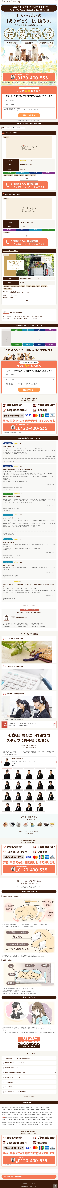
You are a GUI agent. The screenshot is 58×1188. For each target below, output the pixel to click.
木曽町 (48, 1120)
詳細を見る (29, 178)
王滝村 (38, 1120)
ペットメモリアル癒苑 (11, 133)
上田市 (13, 1107)
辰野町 (29, 1115)
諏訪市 (27, 1107)
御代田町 (44, 1112)
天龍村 (50, 1117)
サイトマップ (32, 1183)
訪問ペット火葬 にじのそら (12, 194)
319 (31, 160)
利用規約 (25, 1183)
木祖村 (33, 1120)
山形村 (13, 1122)
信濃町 (37, 1125)
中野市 (3, 1110)
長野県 (19, 1171)
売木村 (46, 1117)
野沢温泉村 (31, 1125)
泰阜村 (3, 1120)
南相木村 (20, 1112)
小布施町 (4, 1125)
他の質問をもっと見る (29, 1097)
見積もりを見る (29, 115)
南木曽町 (28, 1120)
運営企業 (23, 1182)
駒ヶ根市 (48, 1107)
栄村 (51, 1125)
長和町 (8, 1115)
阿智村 (26, 1117)
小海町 (48, 1110)
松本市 (8, 1107)
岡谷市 (18, 1107)
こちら (26, 82)
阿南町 (21, 1117)
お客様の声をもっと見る (29, 605)
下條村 (41, 1117)
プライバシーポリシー (32, 1182)
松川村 (36, 1122)
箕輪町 (33, 1115)
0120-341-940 (13, 295)
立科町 (50, 1112)
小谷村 (46, 1122)
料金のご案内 (28, 833)
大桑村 (43, 1120)
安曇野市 (43, 1110)
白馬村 (41, 1122)
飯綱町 (46, 1125)
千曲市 (32, 1110)
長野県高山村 (11, 1125)
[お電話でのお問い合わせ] (29, 418)
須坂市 (32, 1107)
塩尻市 (23, 1110)
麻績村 (3, 1122)
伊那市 (42, 1107)
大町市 (8, 1110)
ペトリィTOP (4, 1171)
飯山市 (13, 1110)
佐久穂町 (32, 1112)
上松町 (23, 1120)
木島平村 (24, 1125)
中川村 (49, 1115)
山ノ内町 (18, 1125)
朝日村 (18, 1122)
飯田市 (23, 1107)
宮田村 (3, 1117)
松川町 (8, 1117)
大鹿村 (18, 1120)
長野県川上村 (5, 1112)
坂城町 (50, 1122)
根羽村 (36, 1117)
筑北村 (23, 1122)
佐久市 (27, 1110)
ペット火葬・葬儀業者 (12, 1171)
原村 (24, 1115)
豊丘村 (13, 1120)
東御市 (37, 1110)
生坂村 (8, 1122)
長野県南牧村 (13, 1112)
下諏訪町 (13, 1115)
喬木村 (8, 1120)
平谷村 (31, 1117)
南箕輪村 (44, 1115)
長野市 (3, 1107)
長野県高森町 (14, 1117)
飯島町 (38, 1115)
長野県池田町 (29, 1122)
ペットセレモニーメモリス (10, 251)
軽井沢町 (38, 1112)
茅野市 (18, 1110)
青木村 (3, 1115)
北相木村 (26, 1112)
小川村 (41, 1125)
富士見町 (19, 1115)
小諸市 (37, 1107)
